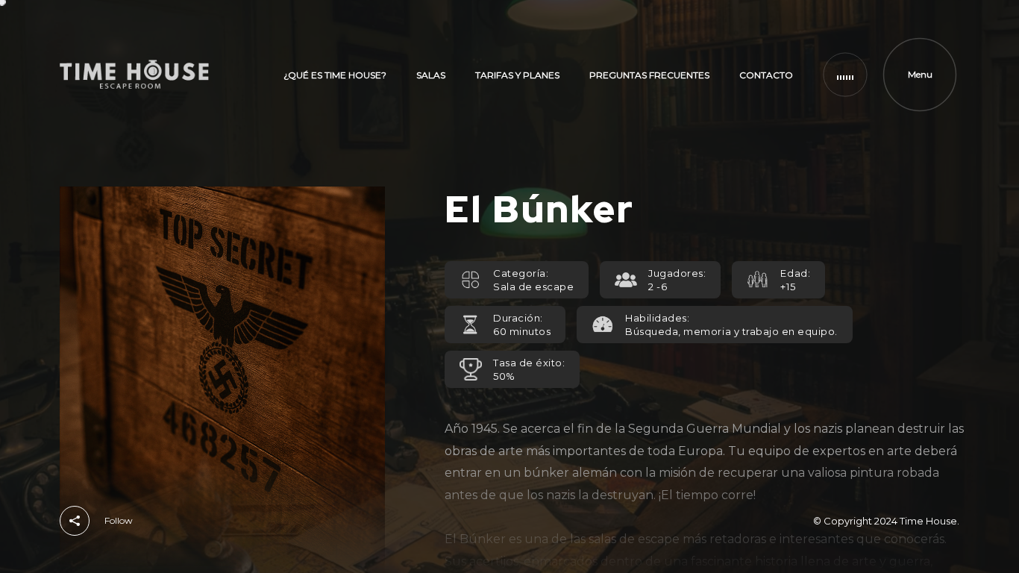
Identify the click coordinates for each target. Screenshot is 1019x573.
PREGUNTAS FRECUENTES (649, 75)
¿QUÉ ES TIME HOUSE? (334, 75)
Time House (928, 521)
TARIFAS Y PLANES (517, 75)
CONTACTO (766, 75)
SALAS (430, 75)
